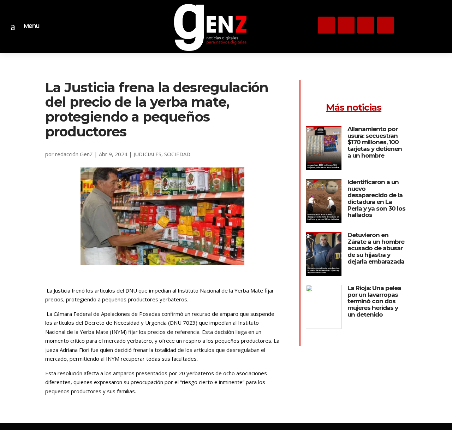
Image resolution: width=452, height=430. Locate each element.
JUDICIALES (147, 154)
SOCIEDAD (177, 154)
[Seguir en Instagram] (326, 25)
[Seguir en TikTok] (365, 25)
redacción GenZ (74, 154)
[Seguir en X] (346, 25)
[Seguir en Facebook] (385, 25)
